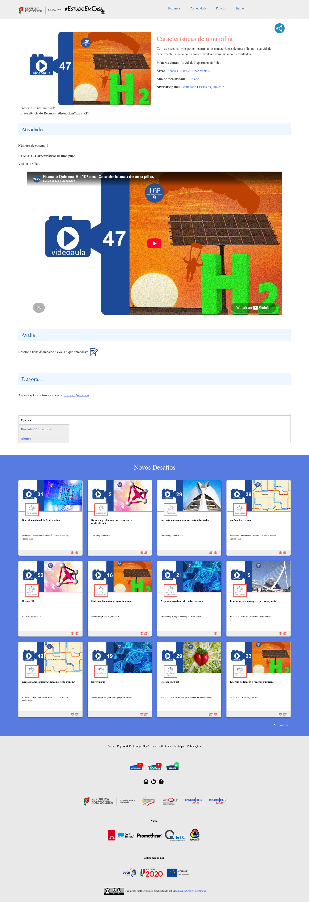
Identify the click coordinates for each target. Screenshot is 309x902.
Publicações (194, 746)
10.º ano (193, 78)
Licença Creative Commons (192, 890)
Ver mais (279, 725)
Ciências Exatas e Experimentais (188, 70)
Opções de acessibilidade (157, 746)
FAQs (138, 746)
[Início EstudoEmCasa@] (40, 9)
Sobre (111, 746)
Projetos (221, 8)
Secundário (188, 86)
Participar (179, 746)
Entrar (240, 8)
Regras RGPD (124, 746)
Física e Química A (212, 86)
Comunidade (198, 8)
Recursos (174, 8)
